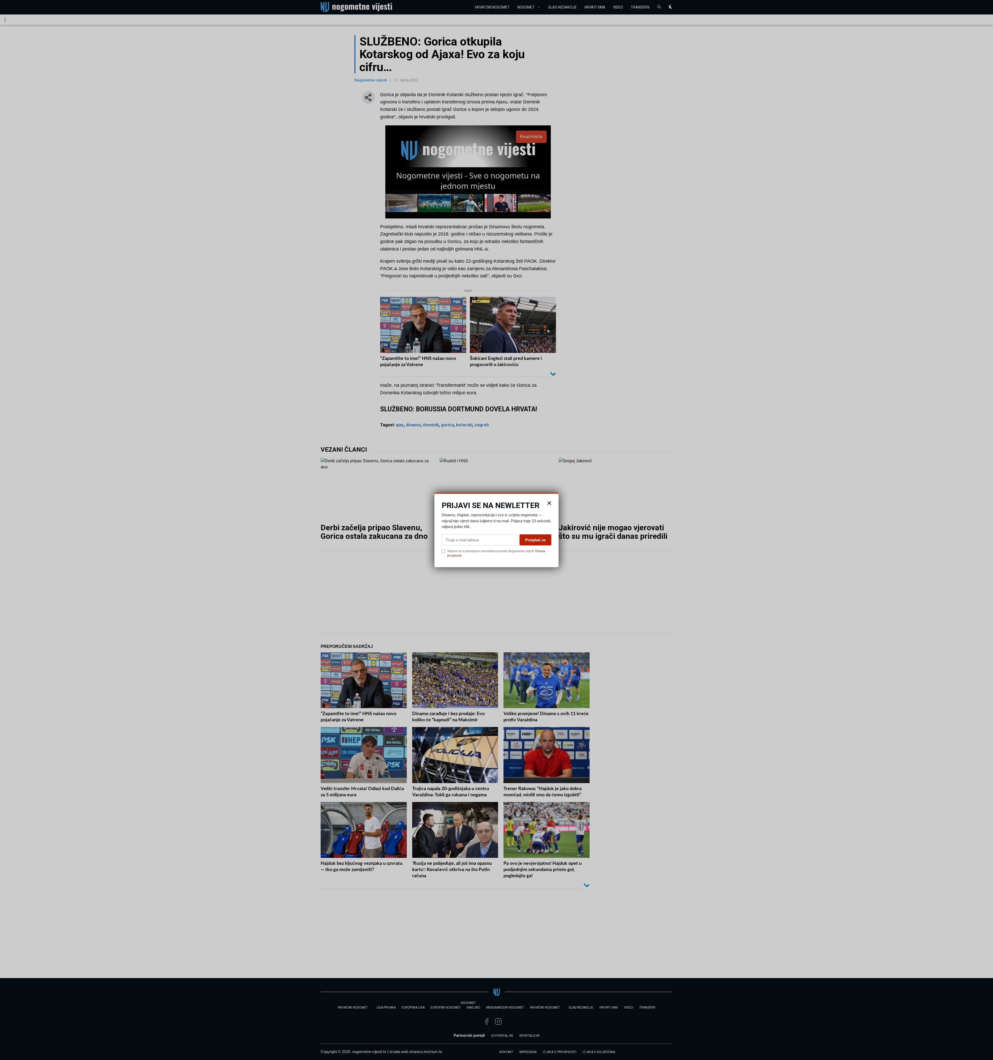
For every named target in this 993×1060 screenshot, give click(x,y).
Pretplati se (535, 539)
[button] (549, 503)
